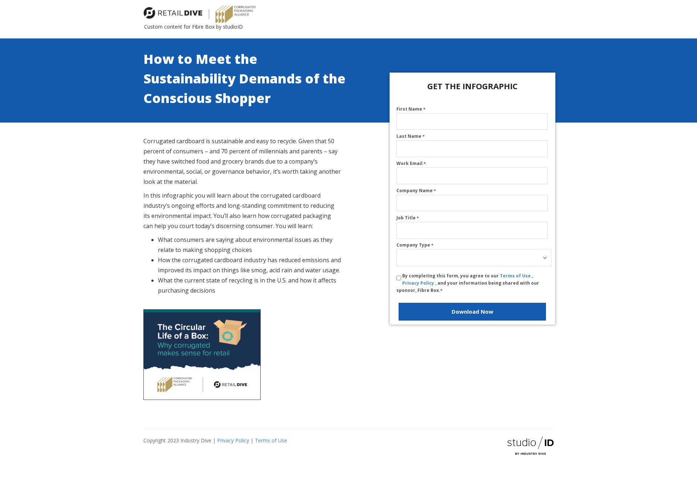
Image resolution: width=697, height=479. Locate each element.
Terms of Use (516, 276)
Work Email (411, 163)
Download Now (472, 311)
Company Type (414, 245)
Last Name (410, 136)
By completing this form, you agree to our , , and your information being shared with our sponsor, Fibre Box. (467, 283)
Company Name (416, 190)
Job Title (407, 218)
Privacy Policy (418, 283)
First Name (410, 109)
